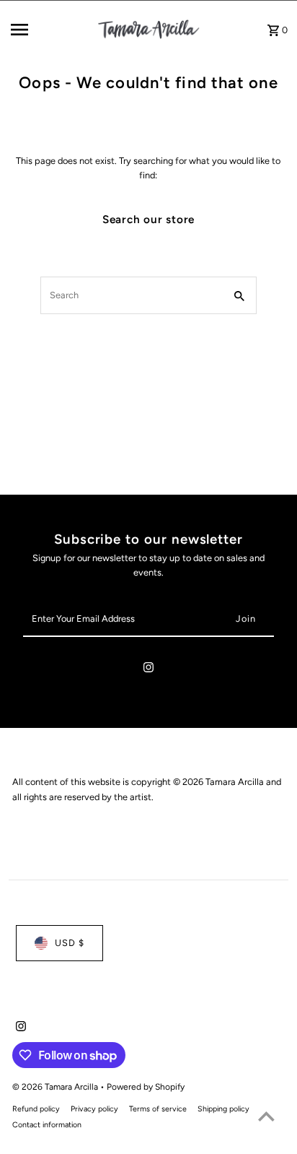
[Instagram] (148, 669)
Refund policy (36, 1109)
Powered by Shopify (146, 1087)
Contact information (46, 1124)
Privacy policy (94, 1109)
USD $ (69, 942)
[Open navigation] (48, 30)
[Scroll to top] (266, 1116)
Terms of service (158, 1109)
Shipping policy (223, 1109)
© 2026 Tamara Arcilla (56, 1087)
